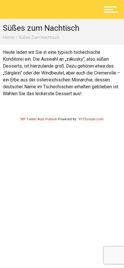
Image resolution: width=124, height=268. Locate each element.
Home (8, 37)
